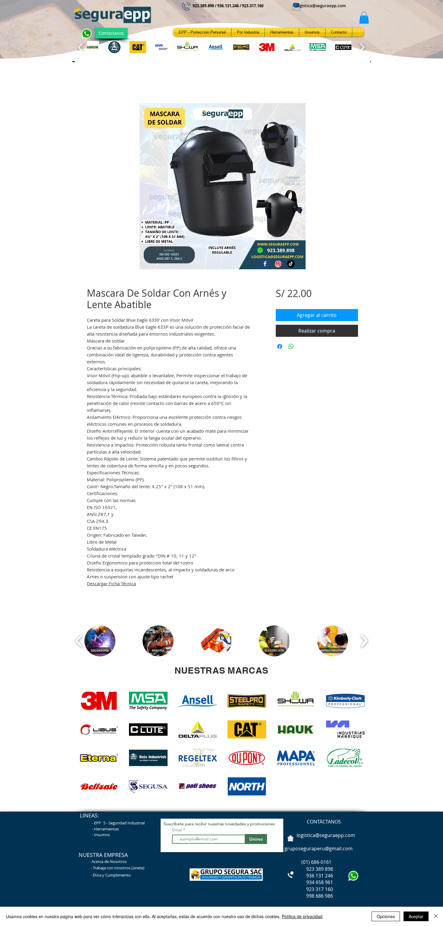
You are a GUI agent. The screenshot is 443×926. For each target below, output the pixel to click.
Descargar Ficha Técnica (111, 583)
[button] (364, 17)
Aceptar (416, 916)
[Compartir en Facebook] (279, 346)
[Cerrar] (435, 916)
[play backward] (81, 47)
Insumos (102, 834)
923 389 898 (308, 869)
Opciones (386, 916)
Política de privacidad (302, 916)
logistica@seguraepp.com (321, 5)
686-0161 (321, 862)
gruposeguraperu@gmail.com (318, 848)
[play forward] (361, 47)
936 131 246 (308, 875)
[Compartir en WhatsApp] (291, 346)
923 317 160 (319, 889)
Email (177, 830)
